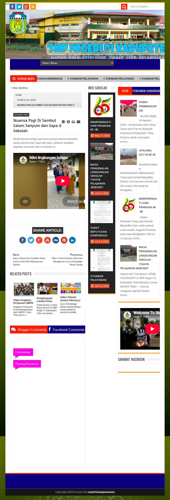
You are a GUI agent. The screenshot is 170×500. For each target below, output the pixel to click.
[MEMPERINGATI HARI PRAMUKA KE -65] (101, 99)
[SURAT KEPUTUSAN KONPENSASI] (101, 205)
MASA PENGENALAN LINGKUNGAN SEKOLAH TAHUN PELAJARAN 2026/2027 (99, 176)
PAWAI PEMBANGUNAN (147, 106)
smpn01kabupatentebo (101, 492)
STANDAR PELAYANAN (70, 78)
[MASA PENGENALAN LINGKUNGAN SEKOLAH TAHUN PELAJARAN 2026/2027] (101, 147)
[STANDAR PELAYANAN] (101, 253)
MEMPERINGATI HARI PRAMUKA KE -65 (100, 125)
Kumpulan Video (26, 100)
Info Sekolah (97, 87)
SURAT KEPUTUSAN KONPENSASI (98, 231)
